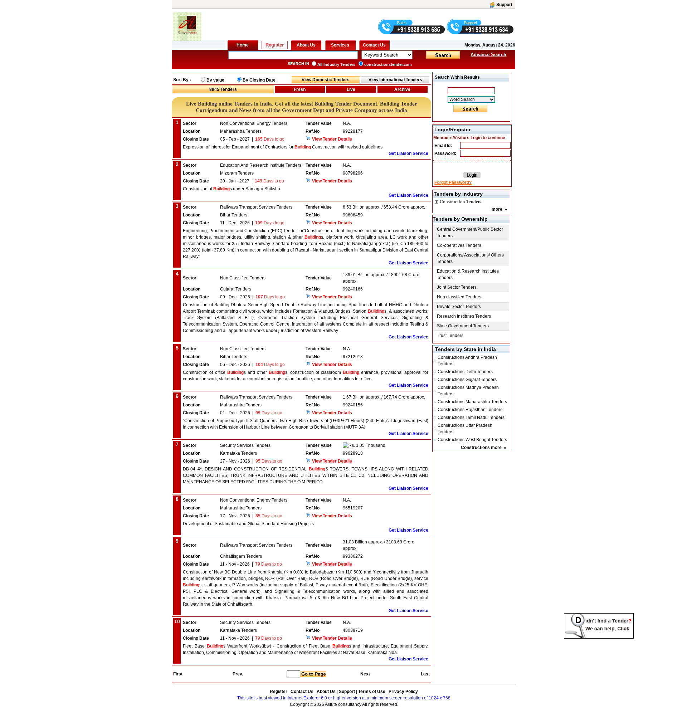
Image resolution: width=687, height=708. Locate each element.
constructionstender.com (388, 64)
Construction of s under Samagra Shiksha (231, 188)
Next (365, 674)
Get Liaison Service (408, 153)
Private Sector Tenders (459, 306)
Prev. (238, 674)
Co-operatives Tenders (459, 245)
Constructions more (481, 447)
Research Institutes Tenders (464, 316)
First (177, 674)
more (497, 209)
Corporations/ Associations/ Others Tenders (470, 258)
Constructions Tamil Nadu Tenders (471, 417)
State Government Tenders (463, 325)
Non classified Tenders (459, 296)
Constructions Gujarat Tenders (467, 379)
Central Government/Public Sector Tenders (470, 232)
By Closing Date (259, 80)
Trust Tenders (450, 335)
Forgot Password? (453, 182)
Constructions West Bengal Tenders (472, 439)
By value (215, 80)
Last (425, 674)
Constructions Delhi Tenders (465, 371)
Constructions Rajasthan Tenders (470, 409)
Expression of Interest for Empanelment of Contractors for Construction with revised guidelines (283, 147)
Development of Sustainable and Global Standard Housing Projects (248, 523)
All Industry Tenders (336, 64)
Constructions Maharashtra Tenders (472, 401)
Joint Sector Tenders (457, 287)
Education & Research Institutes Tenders (468, 274)
